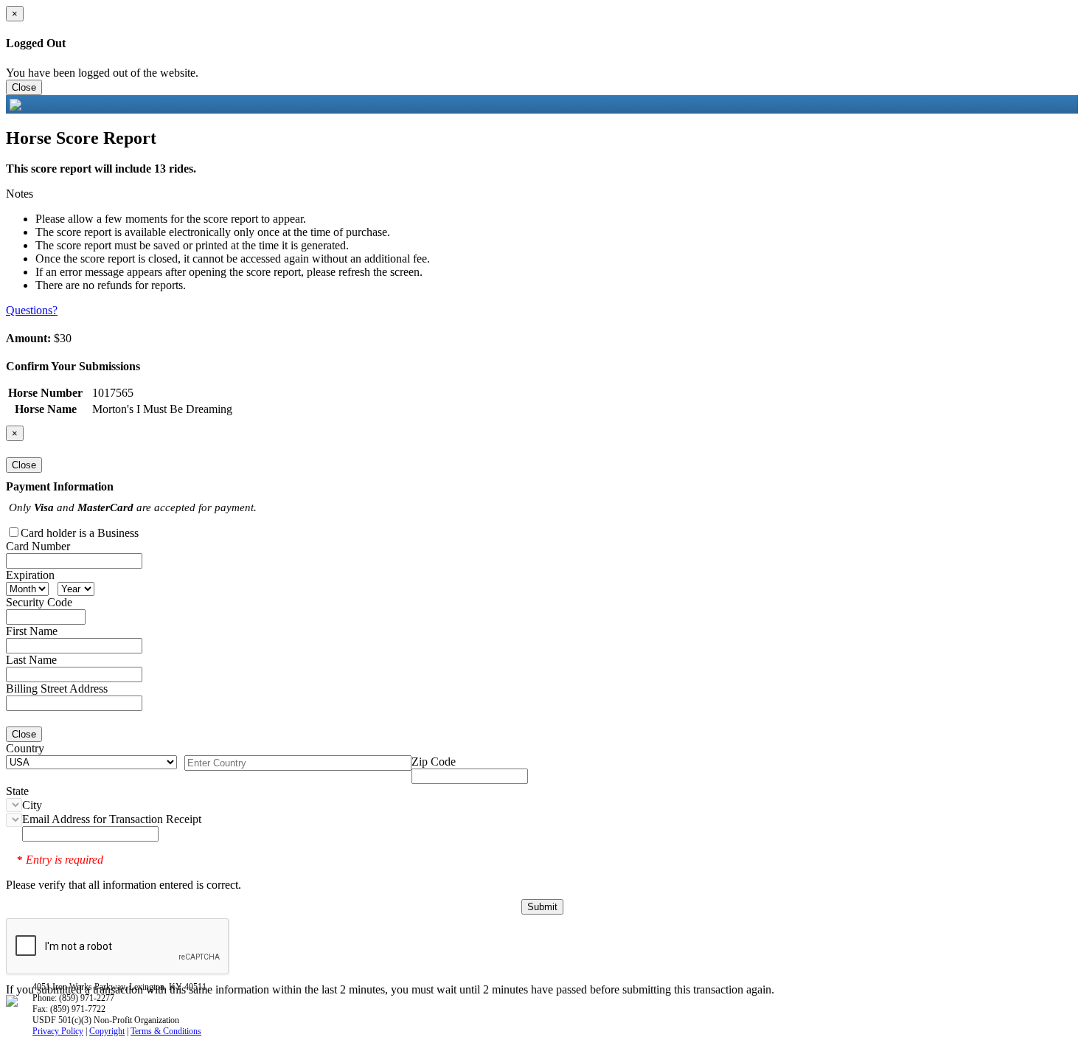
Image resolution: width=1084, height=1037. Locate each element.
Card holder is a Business (80, 533)
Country (25, 748)
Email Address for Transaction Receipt (111, 819)
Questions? (32, 310)
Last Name (31, 659)
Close (24, 87)
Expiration (30, 575)
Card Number (38, 546)
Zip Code (433, 761)
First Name (32, 631)
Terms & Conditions (166, 1031)
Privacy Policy (57, 1031)
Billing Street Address (57, 688)
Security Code (39, 602)
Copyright (107, 1031)
